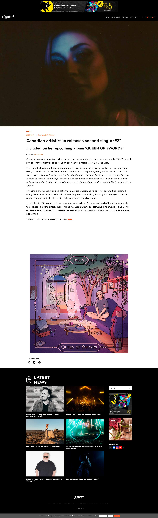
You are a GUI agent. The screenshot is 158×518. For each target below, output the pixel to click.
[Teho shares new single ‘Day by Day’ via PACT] (85, 463)
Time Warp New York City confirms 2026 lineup (83, 414)
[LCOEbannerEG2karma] (120, 414)
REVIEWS (76, 503)
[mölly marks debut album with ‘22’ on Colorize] (45, 431)
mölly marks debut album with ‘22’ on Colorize (43, 447)
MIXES (70, 503)
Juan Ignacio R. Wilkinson (46, 135)
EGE (108, 503)
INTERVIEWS (57, 503)
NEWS (28, 131)
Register (153, 17)
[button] (142, 17)
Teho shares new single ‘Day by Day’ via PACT (82, 479)
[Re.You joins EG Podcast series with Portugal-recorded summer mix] (45, 399)
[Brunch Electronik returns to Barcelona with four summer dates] (85, 431)
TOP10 (104, 503)
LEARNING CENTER (94, 503)
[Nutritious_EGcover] (120, 440)
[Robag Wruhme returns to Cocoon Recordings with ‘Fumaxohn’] (45, 463)
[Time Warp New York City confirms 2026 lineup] (85, 399)
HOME (50, 503)
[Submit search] (130, 388)
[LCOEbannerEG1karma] (79, 12)
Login (147, 17)
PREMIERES (84, 503)
